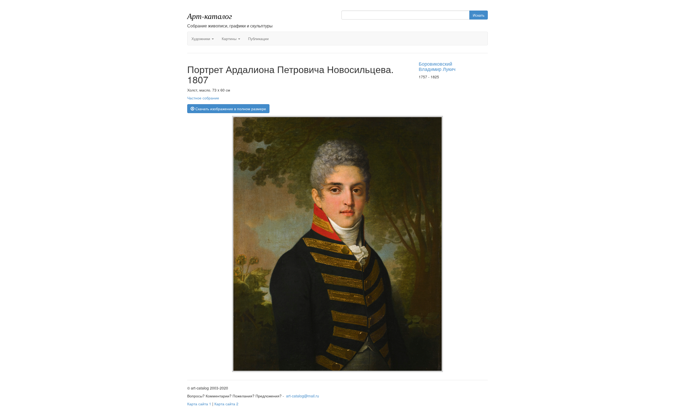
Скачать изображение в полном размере (230, 108)
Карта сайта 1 (199, 403)
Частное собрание (203, 97)
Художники (201, 38)
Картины (230, 38)
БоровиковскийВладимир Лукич (437, 66)
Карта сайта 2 (226, 403)
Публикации (258, 38)
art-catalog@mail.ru (302, 395)
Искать (478, 15)
